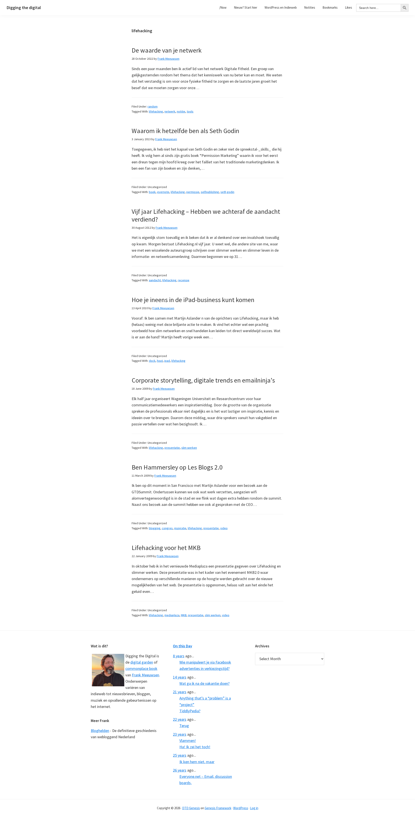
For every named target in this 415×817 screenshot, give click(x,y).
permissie (192, 192)
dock (152, 361)
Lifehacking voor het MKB (166, 548)
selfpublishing (210, 192)
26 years (179, 770)
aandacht (155, 280)
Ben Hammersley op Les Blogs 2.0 (177, 467)
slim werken (189, 448)
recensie (183, 280)
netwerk (169, 111)
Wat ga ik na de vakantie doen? (204, 683)
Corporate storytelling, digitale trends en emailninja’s (203, 380)
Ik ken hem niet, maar (196, 761)
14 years (179, 677)
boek (152, 192)
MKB (184, 615)
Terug (184, 725)
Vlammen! (187, 740)
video (224, 528)
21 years (179, 691)
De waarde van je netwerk (167, 50)
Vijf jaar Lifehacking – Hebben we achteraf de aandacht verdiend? (206, 215)
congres (167, 528)
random (153, 106)
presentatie (172, 448)
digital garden (141, 662)
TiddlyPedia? (189, 710)
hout (160, 361)
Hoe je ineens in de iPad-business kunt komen (193, 300)
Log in (254, 808)
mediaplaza (171, 615)
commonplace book (141, 668)
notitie (181, 111)
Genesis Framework (218, 808)
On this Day (182, 645)
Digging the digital (23, 7)
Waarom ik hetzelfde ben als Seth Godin (185, 131)
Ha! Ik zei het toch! (194, 746)
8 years (178, 655)
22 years (179, 719)
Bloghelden (100, 730)
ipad (167, 361)
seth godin (227, 192)
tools (190, 111)
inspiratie (180, 528)
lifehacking (156, 111)
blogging (154, 528)
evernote (163, 192)
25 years (179, 755)
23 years (179, 734)
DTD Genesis (191, 808)
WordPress (240, 808)
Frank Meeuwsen (145, 674)
